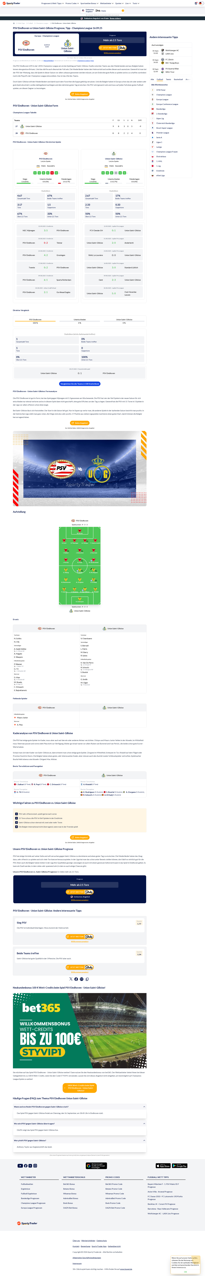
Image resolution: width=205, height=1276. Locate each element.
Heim (43, 166)
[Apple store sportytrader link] (163, 1165)
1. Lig (158, 166)
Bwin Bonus (68, 1203)
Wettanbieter (105, 3)
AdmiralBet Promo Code (115, 1198)
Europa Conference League (167, 104)
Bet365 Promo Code (113, 1184)
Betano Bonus (69, 1189)
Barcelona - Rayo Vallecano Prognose (163, 1209)
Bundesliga (160, 109)
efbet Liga (160, 175)
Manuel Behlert (49, 61)
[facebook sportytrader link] (26, 1166)
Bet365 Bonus (69, 1184)
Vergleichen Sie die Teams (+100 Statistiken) (80, 384)
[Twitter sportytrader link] (30, 1166)
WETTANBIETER (28, 1177)
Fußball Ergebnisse (29, 1193)
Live (127, 3)
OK (185, 1272)
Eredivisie (160, 171)
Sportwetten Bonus (88, 3)
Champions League (42, 23)
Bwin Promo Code (112, 1203)
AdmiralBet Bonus (70, 1198)
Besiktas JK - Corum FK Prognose (161, 1204)
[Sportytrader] (11, 3)
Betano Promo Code (113, 1189)
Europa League (162, 99)
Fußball (30, 23)
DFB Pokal (160, 90)
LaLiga (159, 147)
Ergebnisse (25, 1189)
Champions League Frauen (167, 152)
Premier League (162, 132)
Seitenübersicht (114, 1246)
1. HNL (159, 161)
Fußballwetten (27, 1184)
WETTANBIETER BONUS (74, 1177)
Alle (38, 166)
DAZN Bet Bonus (70, 1208)
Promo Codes (71, 3)
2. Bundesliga (161, 113)
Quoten (118, 3)
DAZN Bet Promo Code (115, 1208)
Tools (135, 3)
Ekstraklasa (161, 156)
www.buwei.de (126, 1269)
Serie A (159, 137)
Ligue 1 (159, 142)
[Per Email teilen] (81, 979)
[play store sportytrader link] (179, 1165)
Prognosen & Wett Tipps (51, 3)
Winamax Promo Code (114, 1193)
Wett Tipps (21, 23)
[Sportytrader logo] (102, 1223)
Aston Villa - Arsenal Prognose (160, 1191)
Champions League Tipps (85, 61)
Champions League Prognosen (33, 1203)
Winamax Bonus (69, 1193)
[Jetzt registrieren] (196, 3)
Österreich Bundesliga (165, 123)
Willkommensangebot (112, 53)
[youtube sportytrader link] (20, 1166)
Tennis (168, 79)
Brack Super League (164, 128)
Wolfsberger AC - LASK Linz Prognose (163, 1213)
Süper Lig (160, 118)
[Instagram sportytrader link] (35, 1166)
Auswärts (51, 166)
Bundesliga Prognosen (30, 1198)
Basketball (178, 79)
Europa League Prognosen (31, 1208)
